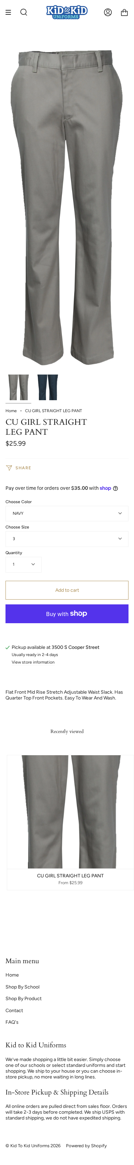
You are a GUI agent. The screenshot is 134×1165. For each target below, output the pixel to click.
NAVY (18, 513)
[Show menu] (10, 12)
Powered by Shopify (86, 1145)
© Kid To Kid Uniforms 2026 (32, 1145)
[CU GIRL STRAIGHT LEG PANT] (18, 387)
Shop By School (22, 987)
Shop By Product (23, 999)
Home (11, 410)
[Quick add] (15, 860)
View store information (33, 662)
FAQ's (12, 1022)
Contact (14, 1010)
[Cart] (124, 12)
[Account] (108, 12)
